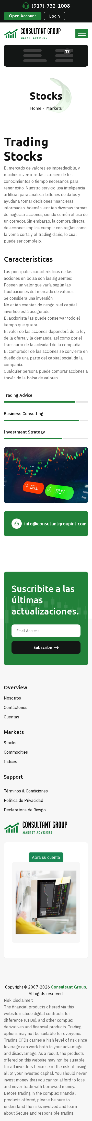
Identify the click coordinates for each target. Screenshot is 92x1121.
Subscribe (42, 647)
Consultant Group (68, 987)
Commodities (16, 752)
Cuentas (11, 716)
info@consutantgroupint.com (55, 523)
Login (54, 16)
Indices (10, 761)
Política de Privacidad (23, 800)
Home (35, 108)
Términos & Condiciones (26, 790)
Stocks (10, 742)
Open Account (22, 16)
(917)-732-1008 (51, 5)
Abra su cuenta (46, 857)
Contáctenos (15, 707)
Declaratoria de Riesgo (25, 809)
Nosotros (12, 698)
